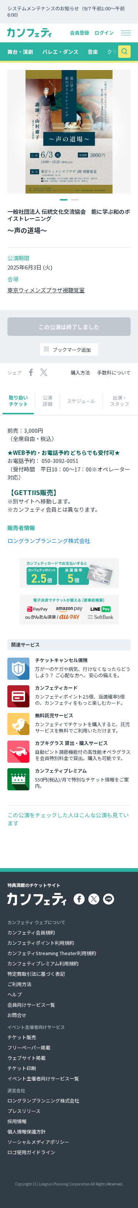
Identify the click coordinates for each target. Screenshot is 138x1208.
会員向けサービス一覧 (31, 1004)
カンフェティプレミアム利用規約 (42, 963)
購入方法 (80, 372)
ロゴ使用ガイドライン (31, 1152)
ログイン (104, 32)
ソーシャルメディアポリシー (38, 1141)
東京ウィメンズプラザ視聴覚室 (46, 290)
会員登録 (79, 32)
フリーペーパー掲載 (28, 1047)
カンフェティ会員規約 (31, 932)
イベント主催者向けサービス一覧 (43, 1078)
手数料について (114, 372)
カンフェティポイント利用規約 (40, 942)
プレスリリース (23, 1110)
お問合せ (16, 1015)
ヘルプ (14, 994)
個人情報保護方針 (26, 1131)
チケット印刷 (21, 1068)
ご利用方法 (19, 984)
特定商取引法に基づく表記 (36, 973)
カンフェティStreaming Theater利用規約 (51, 953)
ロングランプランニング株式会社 (48, 540)
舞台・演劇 (20, 51)
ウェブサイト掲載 (26, 1057)
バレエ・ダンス (60, 51)
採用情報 (16, 1121)
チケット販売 (21, 1037)
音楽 (93, 51)
